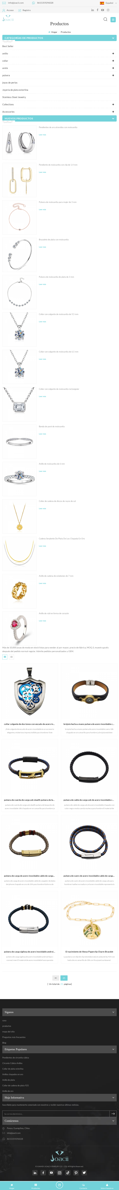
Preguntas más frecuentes (14, 1037)
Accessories (8, 111)
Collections (8, 104)
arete (5, 68)
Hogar (54, 32)
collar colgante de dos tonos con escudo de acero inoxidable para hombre (31, 724)
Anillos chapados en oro (12, 1074)
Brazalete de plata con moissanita (54, 239)
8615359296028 (45, 2)
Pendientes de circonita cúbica (15, 1057)
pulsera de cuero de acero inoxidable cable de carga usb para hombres (90, 875)
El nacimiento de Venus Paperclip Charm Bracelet (89, 951)
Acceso (10, 10)
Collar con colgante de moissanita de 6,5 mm (58, 351)
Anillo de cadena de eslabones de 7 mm (56, 576)
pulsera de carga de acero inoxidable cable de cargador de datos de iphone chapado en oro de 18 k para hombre (31, 875)
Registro (27, 10)
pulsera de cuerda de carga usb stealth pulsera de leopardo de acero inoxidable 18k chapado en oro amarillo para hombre (31, 800)
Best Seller (7, 46)
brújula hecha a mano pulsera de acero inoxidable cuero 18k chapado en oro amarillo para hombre (90, 724)
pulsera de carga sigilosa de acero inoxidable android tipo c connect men (31, 951)
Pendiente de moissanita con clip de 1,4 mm (58, 165)
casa (4, 1020)
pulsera (6, 75)
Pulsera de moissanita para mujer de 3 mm (58, 202)
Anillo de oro (7, 1091)
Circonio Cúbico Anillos (12, 1063)
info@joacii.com (16, 2)
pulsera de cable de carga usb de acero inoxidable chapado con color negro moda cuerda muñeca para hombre (90, 800)
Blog (4, 1043)
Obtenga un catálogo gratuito (60, 1184)
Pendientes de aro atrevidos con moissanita (58, 127)
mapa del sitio (8, 1031)
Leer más (42, 134)
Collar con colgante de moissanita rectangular (59, 389)
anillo (5, 53)
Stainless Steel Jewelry (14, 97)
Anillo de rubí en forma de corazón (54, 613)
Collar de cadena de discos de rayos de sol (57, 501)
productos (6, 1026)
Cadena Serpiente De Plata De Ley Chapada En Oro (62, 538)
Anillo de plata (8, 1080)
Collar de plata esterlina (12, 1069)
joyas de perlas (10, 82)
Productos (66, 32)
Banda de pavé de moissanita (52, 426)
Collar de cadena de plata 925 (15, 1085)
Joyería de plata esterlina (15, 89)
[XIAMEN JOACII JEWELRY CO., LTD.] (25, 18)
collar (5, 60)
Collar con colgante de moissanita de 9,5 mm (58, 314)
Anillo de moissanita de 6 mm (52, 464)
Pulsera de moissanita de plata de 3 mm (56, 277)
